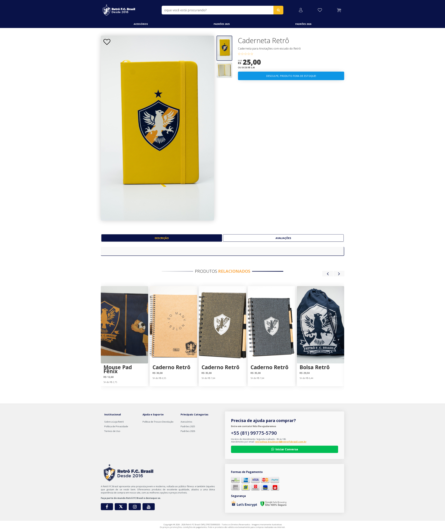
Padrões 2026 (303, 24)
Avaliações (283, 238)
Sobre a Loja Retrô (114, 421)
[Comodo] (273, 503)
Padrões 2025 (222, 24)
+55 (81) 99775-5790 (254, 433)
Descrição (162, 238)
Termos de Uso (112, 431)
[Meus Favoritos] (320, 10)
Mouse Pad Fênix (117, 369)
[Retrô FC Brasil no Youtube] (149, 506)
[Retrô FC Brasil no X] (121, 506)
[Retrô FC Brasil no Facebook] (107, 506)
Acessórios (141, 24)
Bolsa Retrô (315, 367)
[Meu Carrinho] (339, 10)
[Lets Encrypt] (244, 503)
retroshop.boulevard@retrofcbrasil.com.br (280, 441)
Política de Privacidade (116, 426)
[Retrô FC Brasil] (119, 9)
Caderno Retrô (171, 367)
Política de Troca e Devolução (158, 421)
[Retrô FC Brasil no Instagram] (135, 506)
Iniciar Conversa (287, 449)
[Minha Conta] (301, 10)
